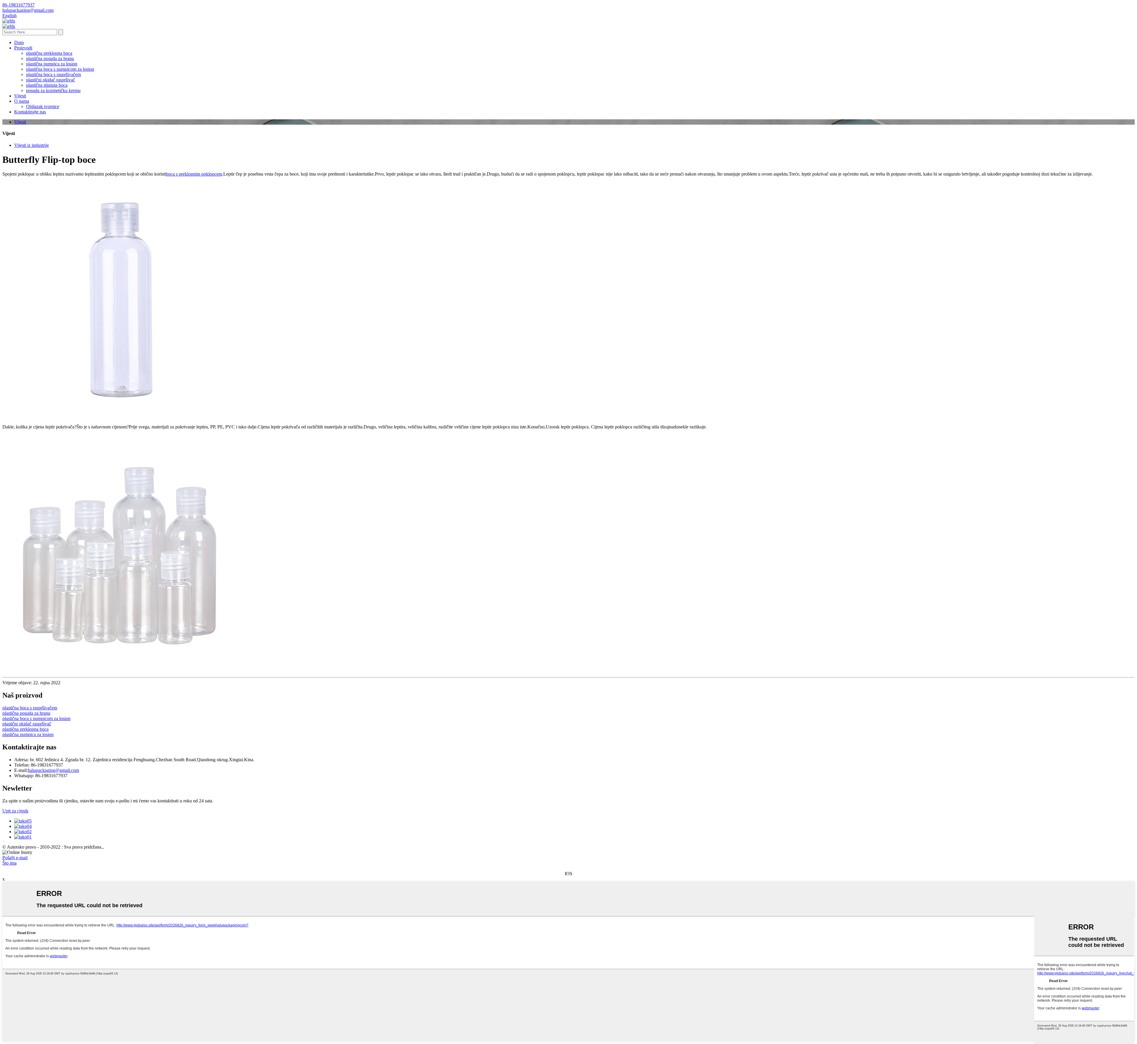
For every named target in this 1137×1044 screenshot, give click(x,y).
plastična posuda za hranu (50, 58)
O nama (21, 101)
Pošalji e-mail (15, 857)
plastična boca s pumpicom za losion (60, 69)
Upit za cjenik (15, 810)
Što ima (9, 862)
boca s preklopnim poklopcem (194, 173)
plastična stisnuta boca (47, 85)
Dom (19, 42)
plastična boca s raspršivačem (53, 74)
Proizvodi (23, 47)
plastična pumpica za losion (51, 63)
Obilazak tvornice (42, 106)
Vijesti (20, 95)
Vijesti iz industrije (31, 145)
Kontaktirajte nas (30, 111)
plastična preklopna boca (49, 53)
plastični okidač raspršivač (50, 79)
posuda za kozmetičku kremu (53, 90)
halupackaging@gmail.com (53, 770)
